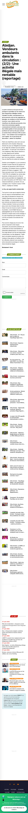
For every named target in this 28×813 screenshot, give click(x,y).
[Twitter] (14, 784)
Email (3, 269)
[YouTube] (18, 784)
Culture (7, 792)
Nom (3, 262)
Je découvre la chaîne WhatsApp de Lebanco (14, 808)
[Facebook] (10, 784)
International (21, 792)
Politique (13, 789)
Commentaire (5, 276)
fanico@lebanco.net (17, 703)
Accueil (7, 789)
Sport (13, 792)
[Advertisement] (14, 21)
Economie (21, 789)
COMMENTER (7, 297)
